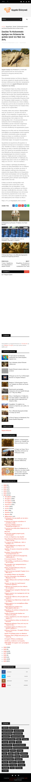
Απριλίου (7, 512)
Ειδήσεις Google (8, 345)
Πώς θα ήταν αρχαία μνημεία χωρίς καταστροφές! (14, 534)
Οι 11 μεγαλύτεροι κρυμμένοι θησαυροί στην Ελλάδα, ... (17, 590)
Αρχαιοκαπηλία (18, 733)
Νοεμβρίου (8, 498)
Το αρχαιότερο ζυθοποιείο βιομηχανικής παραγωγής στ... (16, 556)
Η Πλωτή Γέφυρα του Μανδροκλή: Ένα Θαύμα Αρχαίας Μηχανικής (19, 418)
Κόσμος (11, 753)
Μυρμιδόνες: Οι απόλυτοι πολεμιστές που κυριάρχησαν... (16, 610)
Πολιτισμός (21, 762)
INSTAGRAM (9, 680)
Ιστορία (4, 753)
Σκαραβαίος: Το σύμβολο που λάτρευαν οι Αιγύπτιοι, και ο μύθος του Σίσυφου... (19, 405)
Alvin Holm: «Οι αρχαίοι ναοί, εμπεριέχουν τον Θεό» (17, 643)
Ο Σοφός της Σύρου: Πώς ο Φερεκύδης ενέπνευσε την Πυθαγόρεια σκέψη (22, 450)
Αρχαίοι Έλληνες (19, 730)
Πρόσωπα (5, 765)
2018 (5, 651)
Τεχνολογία (5, 768)
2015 (5, 657)
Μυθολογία (25, 756)
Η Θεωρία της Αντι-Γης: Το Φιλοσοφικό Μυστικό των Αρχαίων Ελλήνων (19, 376)
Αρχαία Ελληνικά (6, 430)
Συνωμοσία (21, 765)
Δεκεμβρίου (8, 496)
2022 (5, 493)
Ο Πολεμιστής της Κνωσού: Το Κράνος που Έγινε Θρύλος (14, 223)
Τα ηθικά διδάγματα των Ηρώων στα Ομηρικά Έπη (15, 546)
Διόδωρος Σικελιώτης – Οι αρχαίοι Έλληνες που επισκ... (17, 630)
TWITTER (8, 676)
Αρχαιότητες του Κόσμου (9, 739)
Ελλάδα (19, 742)
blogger (27, 271)
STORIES (5, 770)
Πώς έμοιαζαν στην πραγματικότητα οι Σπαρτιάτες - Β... (15, 565)
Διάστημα (25, 739)
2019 (5, 649)
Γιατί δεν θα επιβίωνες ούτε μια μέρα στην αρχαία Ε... (16, 597)
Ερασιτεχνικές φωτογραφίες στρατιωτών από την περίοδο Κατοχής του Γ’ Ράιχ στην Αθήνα (19, 391)
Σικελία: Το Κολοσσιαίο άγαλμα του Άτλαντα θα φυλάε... (15, 614)
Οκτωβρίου (8, 500)
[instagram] (28, 1)
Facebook (24, 343)
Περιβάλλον (13, 762)
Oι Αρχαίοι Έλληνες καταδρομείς (14, 639)
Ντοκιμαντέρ (18, 759)
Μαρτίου (7, 514)
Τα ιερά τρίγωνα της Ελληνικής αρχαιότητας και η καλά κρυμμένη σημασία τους (17, 357)
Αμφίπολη (5, 727)
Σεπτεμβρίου (8, 502)
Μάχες (17, 753)
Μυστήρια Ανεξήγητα (8, 759)
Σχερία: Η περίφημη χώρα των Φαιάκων (16, 633)
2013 (5, 661)
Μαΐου (7, 510)
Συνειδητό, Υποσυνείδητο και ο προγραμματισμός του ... (13, 553)
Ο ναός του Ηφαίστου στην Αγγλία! (14, 537)
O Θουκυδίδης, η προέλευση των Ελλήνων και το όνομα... (17, 561)
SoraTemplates (12, 778)
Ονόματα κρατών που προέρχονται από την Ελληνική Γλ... (17, 593)
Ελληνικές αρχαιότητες (19, 745)
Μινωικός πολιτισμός (8, 756)
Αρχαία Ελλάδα (14, 727)
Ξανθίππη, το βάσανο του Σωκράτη (15, 641)
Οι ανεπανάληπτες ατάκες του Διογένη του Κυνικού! (17, 620)
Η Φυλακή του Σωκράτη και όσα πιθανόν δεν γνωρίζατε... (16, 587)
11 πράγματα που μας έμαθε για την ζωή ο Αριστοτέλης (16, 518)
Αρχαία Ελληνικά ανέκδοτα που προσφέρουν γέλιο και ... (13, 607)
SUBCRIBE (26, 685)
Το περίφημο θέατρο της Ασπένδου (14, 574)
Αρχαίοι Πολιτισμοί (7, 733)
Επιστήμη (20, 750)
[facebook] (21, 1)
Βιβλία (18, 739)
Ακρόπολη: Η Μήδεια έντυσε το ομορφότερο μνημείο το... (13, 525)
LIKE (27, 671)
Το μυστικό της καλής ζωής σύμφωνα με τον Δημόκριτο (17, 528)
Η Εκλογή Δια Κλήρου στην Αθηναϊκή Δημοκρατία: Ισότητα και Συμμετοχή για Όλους (14, 255)
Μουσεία (17, 756)
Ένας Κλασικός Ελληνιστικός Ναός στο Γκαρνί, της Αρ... (16, 539)
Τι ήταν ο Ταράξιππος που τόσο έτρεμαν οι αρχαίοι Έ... (17, 617)
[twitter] (23, 1)
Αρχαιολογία (9, 26)
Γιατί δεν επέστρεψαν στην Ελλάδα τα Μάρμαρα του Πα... (15, 577)
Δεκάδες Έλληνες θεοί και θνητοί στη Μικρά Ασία (17, 580)
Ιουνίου (7, 508)
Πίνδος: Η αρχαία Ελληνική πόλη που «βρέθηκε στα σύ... (15, 568)
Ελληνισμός (5, 750)
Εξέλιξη (13, 750)
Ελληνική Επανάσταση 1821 (21, 747)
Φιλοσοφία (18, 768)
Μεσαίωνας (24, 753)
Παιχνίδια (5, 762)
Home (3, 26)
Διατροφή (5, 742)
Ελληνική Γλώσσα (7, 747)
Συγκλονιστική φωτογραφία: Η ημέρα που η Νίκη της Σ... (17, 571)
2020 (5, 647)
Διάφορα (12, 742)
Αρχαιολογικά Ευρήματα (17, 736)
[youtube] (26, 1)
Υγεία (12, 768)
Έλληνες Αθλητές (7, 745)
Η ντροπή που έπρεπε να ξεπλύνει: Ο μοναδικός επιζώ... (15, 522)
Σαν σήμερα (13, 765)
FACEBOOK (9, 671)
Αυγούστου (8, 504)
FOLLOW (26, 676)
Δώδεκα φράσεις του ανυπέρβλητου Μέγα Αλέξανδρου (16, 604)
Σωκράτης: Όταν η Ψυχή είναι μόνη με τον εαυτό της (16, 636)
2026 (5, 485)
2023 (5, 491)
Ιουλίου (7, 506)
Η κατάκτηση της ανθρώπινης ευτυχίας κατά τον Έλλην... (17, 600)
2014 (5, 659)
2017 (5, 653)
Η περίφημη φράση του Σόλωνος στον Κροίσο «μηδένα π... (15, 627)
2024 (5, 489)
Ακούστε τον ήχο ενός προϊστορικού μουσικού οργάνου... (15, 583)
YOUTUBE (9, 685)
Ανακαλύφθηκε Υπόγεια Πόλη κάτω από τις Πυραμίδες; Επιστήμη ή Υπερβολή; (13, 239)
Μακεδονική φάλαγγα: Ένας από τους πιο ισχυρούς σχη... (16, 624)
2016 (5, 655)
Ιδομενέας (7, 531)
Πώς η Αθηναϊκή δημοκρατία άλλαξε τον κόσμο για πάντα (18, 411)
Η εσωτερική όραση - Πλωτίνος (13, 559)
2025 (5, 487)
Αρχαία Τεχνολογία (7, 730)
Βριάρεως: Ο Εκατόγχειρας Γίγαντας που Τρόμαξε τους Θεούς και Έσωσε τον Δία (18, 384)
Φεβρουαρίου (9, 516)
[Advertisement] (15, 316)
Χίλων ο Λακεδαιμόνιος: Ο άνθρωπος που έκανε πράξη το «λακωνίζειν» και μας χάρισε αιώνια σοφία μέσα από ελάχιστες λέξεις (18, 398)
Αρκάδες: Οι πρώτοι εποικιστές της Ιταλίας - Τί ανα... (17, 549)
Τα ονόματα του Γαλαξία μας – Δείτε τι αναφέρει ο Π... (15, 542)
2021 (5, 495)
